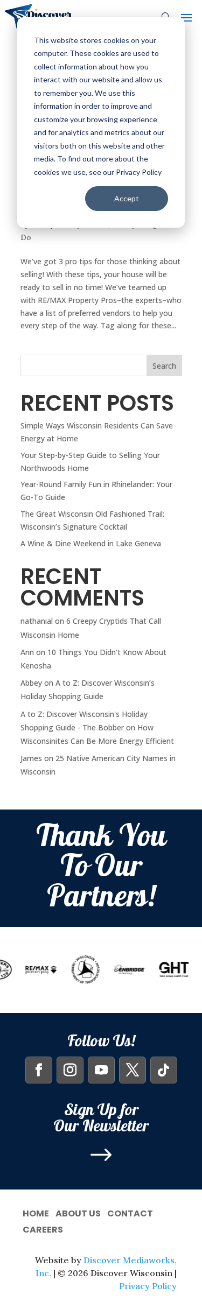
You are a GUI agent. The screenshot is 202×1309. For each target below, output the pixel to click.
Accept (126, 198)
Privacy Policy (148, 1285)
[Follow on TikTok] (163, 1070)
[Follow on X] (132, 1070)
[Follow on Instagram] (70, 1070)
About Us (78, 1212)
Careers (43, 1228)
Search (164, 366)
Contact (130, 1212)
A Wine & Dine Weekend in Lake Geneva (90, 543)
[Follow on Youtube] (101, 1070)
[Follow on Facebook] (38, 1070)
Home (36, 1212)
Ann (27, 652)
